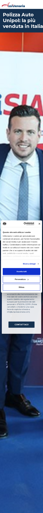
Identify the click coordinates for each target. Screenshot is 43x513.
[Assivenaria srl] (13, 4)
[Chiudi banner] (39, 224)
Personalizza (20, 279)
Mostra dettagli (29, 264)
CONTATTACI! (22, 324)
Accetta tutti (21, 271)
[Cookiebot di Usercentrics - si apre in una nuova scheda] (25, 223)
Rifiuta (21, 287)
